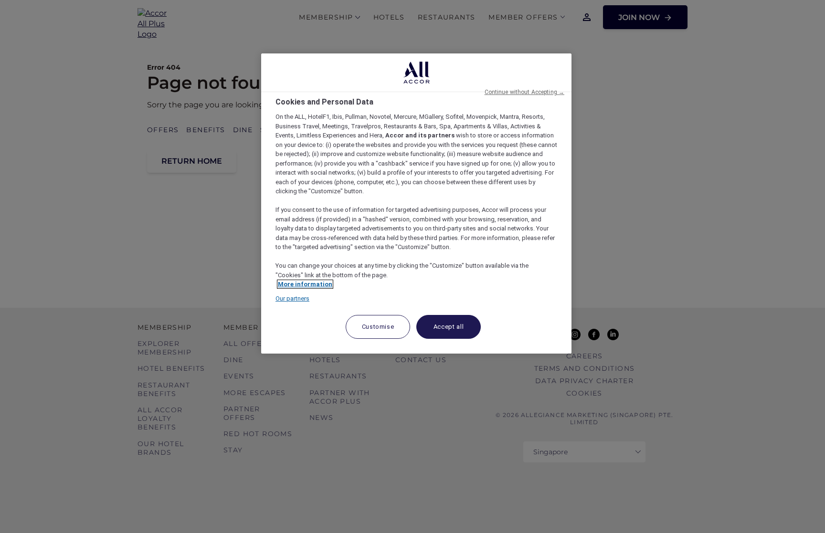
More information (305, 284)
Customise (378, 326)
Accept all (449, 326)
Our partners (292, 298)
